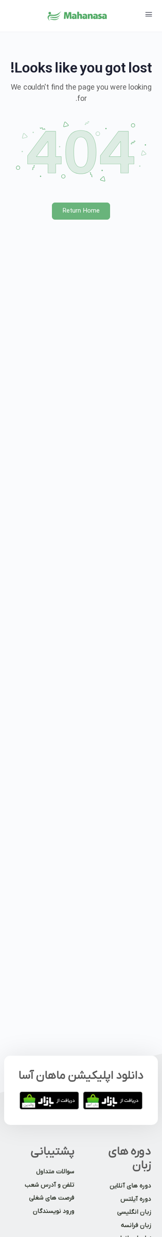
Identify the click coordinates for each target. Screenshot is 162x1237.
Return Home (81, 211)
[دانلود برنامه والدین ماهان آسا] (49, 1100)
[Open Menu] (149, 15)
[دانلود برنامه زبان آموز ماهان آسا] (112, 1100)
